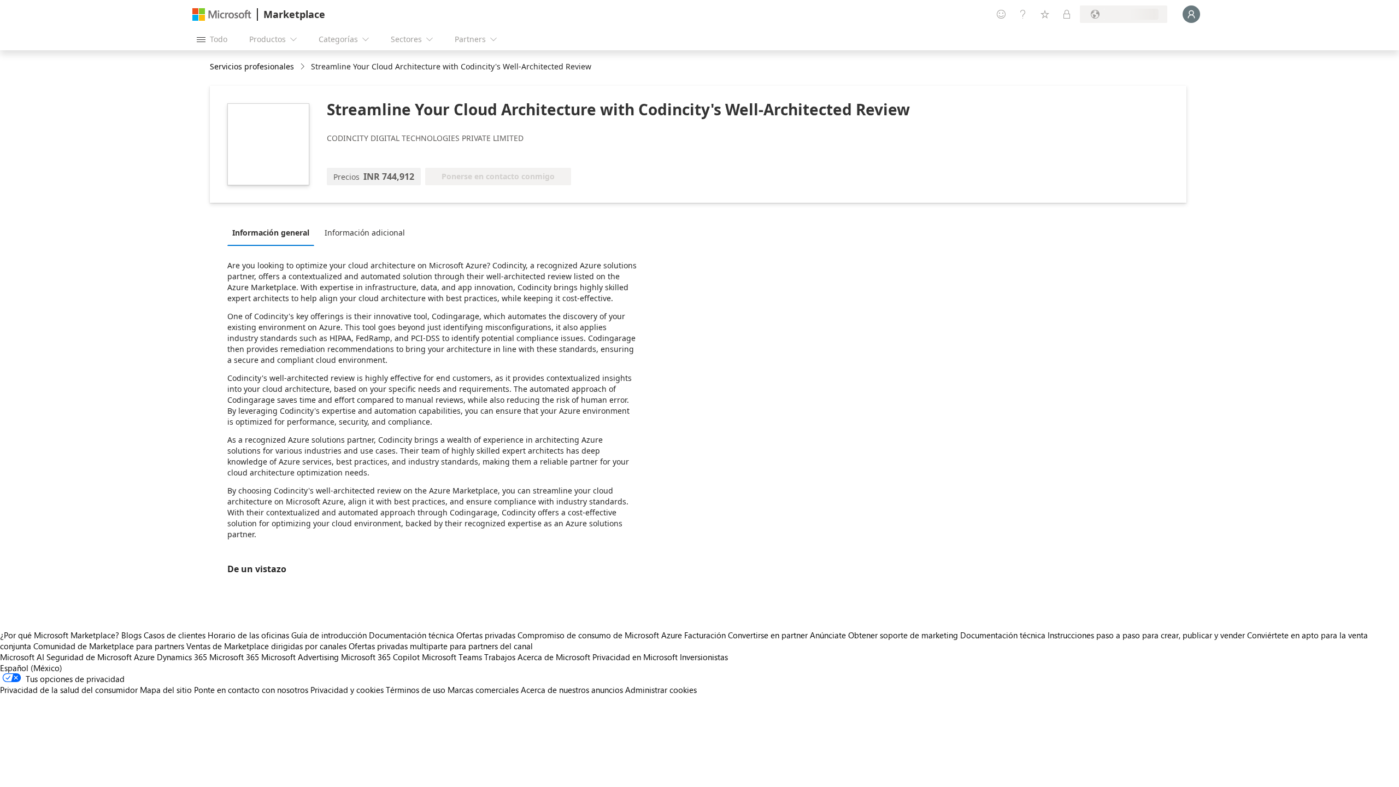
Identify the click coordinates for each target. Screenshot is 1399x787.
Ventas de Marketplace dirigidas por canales (266, 646)
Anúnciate (828, 635)
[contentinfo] (303, 67)
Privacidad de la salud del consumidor (69, 689)
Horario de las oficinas (248, 635)
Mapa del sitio (166, 689)
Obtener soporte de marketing (903, 635)
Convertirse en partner (768, 635)
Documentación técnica (411, 635)
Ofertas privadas (485, 635)
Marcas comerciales (483, 689)
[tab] (273, 232)
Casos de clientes (174, 635)
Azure (144, 656)
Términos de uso (415, 689)
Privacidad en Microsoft (635, 656)
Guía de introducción (329, 635)
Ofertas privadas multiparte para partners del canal (441, 646)
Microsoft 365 (234, 656)
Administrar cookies (661, 689)
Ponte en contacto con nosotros (251, 689)
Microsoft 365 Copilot (380, 656)
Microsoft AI (22, 656)
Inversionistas (704, 656)
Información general (270, 232)
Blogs (131, 635)
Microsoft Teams (452, 656)
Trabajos (499, 656)
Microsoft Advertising (300, 656)
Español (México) (31, 667)
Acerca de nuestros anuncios (572, 689)
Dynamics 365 (182, 656)
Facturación (705, 635)
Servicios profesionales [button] (252, 66)
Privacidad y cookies (347, 689)
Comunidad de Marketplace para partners (108, 646)
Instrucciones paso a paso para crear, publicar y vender (1146, 635)
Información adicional (365, 232)
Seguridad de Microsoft (89, 656)
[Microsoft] (221, 14)
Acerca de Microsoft (554, 656)
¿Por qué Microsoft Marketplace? (59, 635)
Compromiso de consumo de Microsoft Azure (601, 635)
